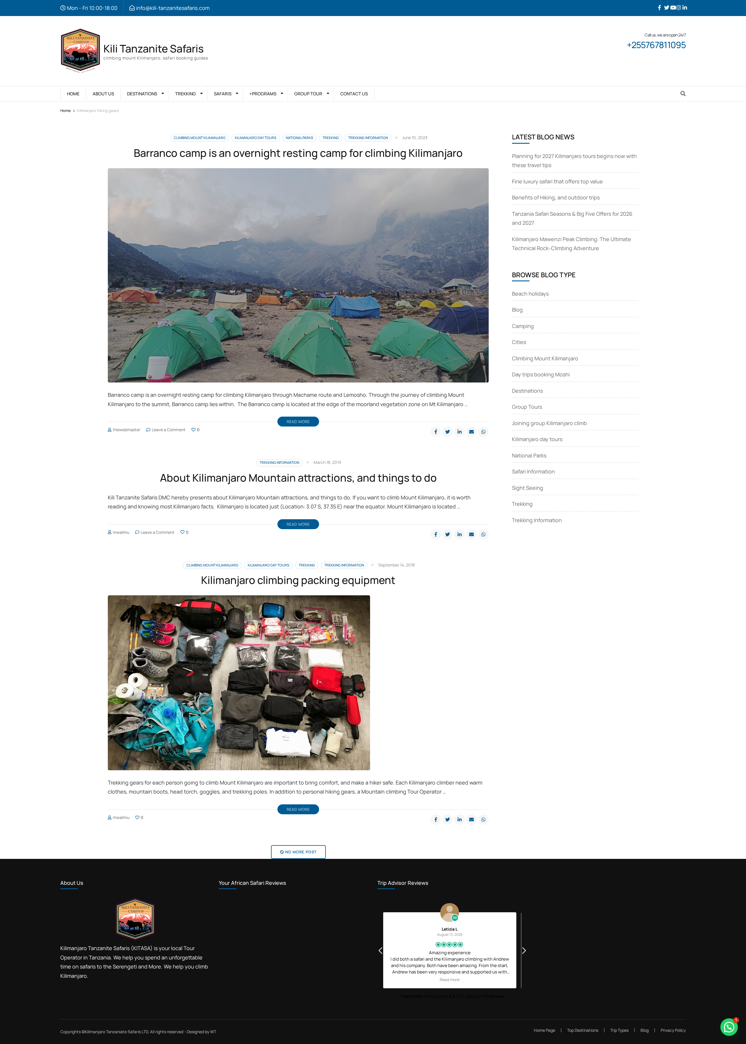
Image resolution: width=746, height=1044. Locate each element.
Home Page (544, 1030)
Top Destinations (582, 1030)
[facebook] (658, 3)
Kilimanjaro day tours (256, 137)
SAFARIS (222, 94)
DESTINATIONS (142, 94)
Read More (298, 421)
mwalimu (121, 532)
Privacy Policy (673, 1030)
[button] (524, 952)
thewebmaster (126, 429)
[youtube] (670, 3)
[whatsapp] (483, 432)
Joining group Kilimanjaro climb (549, 423)
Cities (519, 341)
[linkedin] (682, 3)
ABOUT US (103, 94)
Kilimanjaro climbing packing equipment (298, 580)
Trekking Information (368, 137)
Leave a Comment (169, 429)
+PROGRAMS (262, 94)
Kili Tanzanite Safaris (153, 48)
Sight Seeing (527, 487)
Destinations (527, 390)
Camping (523, 325)
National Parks (299, 137)
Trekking (331, 137)
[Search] (683, 93)
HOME (73, 94)
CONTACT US (354, 94)
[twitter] (664, 3)
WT (213, 1031)
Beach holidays (530, 293)
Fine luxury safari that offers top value (557, 181)
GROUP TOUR (308, 94)
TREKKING (185, 94)
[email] (471, 432)
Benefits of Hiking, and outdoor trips (556, 197)
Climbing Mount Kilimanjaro (200, 137)
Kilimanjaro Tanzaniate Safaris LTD (116, 1031)
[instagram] (676, 3)
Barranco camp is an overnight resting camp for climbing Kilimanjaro (298, 153)
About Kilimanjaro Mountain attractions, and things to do (298, 478)
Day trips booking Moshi (541, 374)
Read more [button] (452, 979)
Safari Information (533, 471)
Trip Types (619, 1030)
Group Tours (527, 406)
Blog (517, 309)
